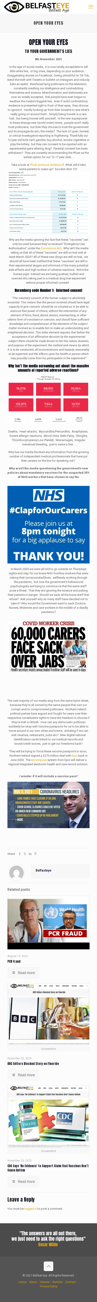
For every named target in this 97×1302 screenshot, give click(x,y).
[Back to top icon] (48, 1266)
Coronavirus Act (51, 248)
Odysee (45, 1282)
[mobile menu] (91, 7)
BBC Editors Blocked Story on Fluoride (33, 1064)
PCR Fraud (14, 961)
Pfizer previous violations (46, 164)
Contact (70, 1282)
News (33, 1282)
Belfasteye (43, 870)
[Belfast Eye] (37, 6)
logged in (30, 1208)
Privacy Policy (48, 1286)
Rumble (57, 1282)
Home (22, 1282)
